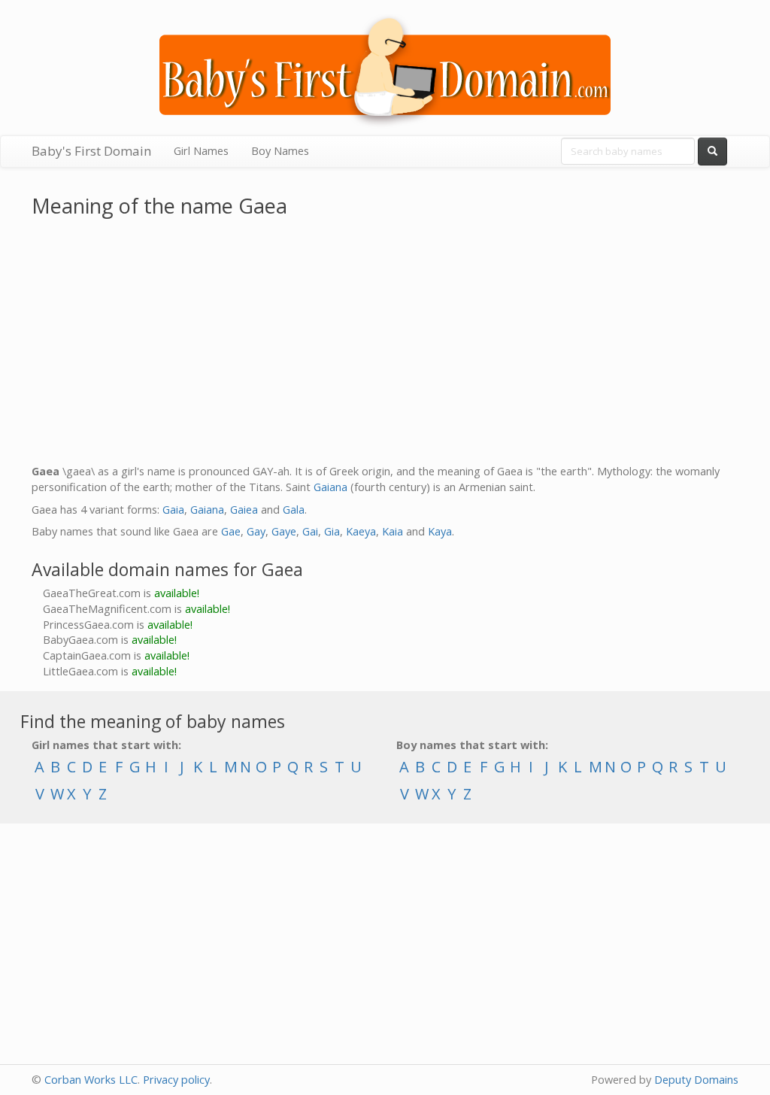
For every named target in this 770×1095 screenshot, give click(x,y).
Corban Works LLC (91, 1079)
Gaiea (244, 509)
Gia (332, 531)
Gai (310, 531)
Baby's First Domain (91, 150)
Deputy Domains (696, 1079)
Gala (294, 509)
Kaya (440, 531)
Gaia (173, 509)
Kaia (392, 531)
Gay (256, 531)
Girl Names (201, 151)
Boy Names (280, 151)
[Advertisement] (385, 343)
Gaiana (330, 487)
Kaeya (361, 531)
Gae (231, 531)
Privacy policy (176, 1079)
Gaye (283, 531)
